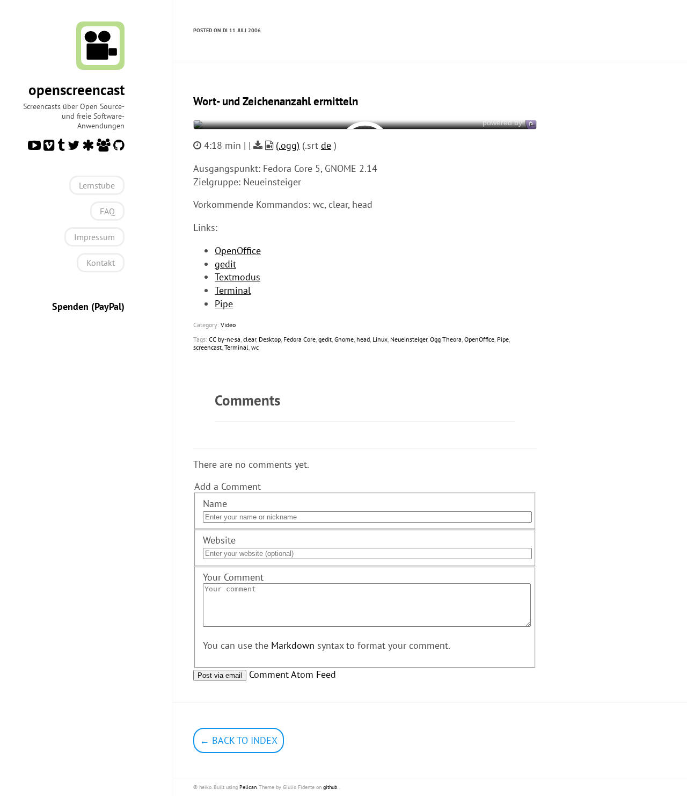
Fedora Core (299, 339)
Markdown (293, 645)
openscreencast (76, 90)
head (363, 339)
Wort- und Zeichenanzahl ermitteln (275, 101)
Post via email (220, 675)
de (326, 145)
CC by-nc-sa (224, 339)
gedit (225, 264)
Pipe (224, 304)
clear (249, 339)
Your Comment (233, 577)
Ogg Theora (446, 339)
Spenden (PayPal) (88, 306)
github (330, 787)
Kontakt (100, 262)
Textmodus (237, 277)
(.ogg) (287, 145)
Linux (380, 339)
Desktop (270, 339)
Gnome (344, 339)
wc (255, 347)
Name (215, 503)
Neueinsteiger (408, 339)
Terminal (233, 290)
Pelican (248, 787)
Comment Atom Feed (292, 674)
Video (228, 325)
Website (219, 540)
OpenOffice (238, 250)
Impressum (94, 236)
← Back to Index (238, 740)
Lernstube (97, 185)
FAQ (107, 211)
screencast (207, 347)
